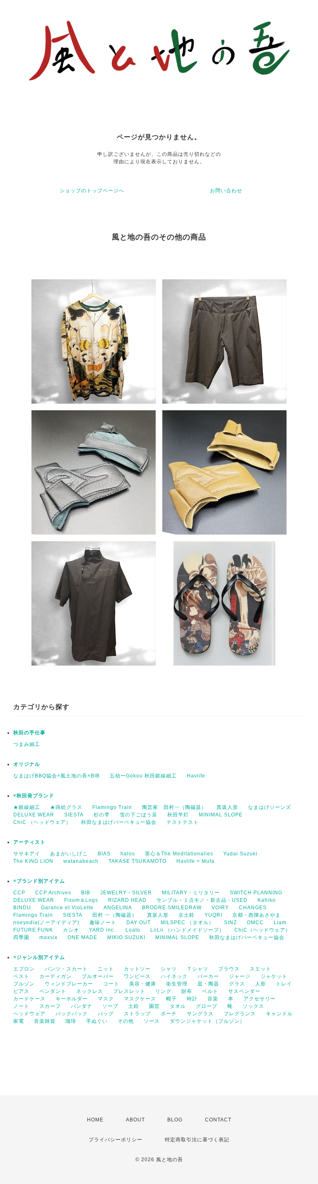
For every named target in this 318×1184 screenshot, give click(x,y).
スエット (260, 969)
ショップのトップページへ (92, 191)
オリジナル (26, 764)
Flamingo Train (112, 807)
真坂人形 (227, 807)
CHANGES (253, 907)
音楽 (212, 999)
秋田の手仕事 (29, 733)
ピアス (21, 991)
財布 (186, 991)
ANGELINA (118, 907)
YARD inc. (102, 930)
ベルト (210, 991)
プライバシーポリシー (115, 1140)
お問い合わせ (226, 191)
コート (111, 984)
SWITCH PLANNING (256, 893)
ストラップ (137, 1014)
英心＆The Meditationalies (179, 854)
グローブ (206, 1006)
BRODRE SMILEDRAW (172, 907)
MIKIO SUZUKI (126, 937)
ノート (21, 1006)
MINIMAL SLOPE (221, 815)
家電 (18, 1021)
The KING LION (33, 861)
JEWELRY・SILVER (126, 893)
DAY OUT (138, 922)
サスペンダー (244, 991)
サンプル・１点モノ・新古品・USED (202, 900)
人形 (260, 984)
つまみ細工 (26, 744)
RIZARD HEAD (127, 900)
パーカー (208, 976)
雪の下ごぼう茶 (138, 815)
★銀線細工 (26, 807)
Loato (132, 930)
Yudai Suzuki (240, 854)
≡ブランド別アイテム (39, 881)
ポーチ (169, 1014)
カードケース (29, 999)
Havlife (196, 776)
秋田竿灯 (178, 815)
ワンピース (137, 976)
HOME (95, 1120)
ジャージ (240, 976)
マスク (106, 999)
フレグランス (240, 1014)
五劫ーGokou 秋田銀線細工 (143, 776)
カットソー (137, 969)
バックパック (71, 1014)
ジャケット (273, 976)
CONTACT (218, 1120)
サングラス (200, 1014)
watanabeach (81, 861)
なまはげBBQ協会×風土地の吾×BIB (56, 776)
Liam (280, 922)
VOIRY (220, 907)
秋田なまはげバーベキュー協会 (119, 822)
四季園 (21, 937)
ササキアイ (26, 854)
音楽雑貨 (44, 1021)
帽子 (171, 999)
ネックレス (89, 991)
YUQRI (213, 915)
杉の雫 (102, 815)
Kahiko (267, 900)
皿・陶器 (208, 984)
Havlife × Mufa (195, 861)
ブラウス (229, 969)
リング (163, 991)
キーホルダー (71, 999)
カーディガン (55, 976)
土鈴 (133, 1006)
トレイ (284, 984)
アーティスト (29, 842)
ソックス (253, 1006)
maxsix (48, 937)
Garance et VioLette (67, 907)
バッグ (106, 1014)
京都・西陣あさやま (256, 915)
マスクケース (140, 999)
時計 (192, 999)
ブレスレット (129, 991)
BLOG (175, 1120)
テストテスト (182, 822)
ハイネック (174, 976)
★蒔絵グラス (66, 807)
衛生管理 (177, 984)
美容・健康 (142, 984)
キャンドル (279, 1014)
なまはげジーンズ (269, 807)
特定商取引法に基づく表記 (197, 1140)
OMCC (255, 922)
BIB (85, 893)
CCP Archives (53, 893)
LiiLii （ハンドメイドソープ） (187, 930)
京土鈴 (186, 915)
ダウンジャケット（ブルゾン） (207, 1021)
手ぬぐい (97, 1021)
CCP (19, 893)
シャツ (169, 969)
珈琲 (70, 1021)
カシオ (71, 930)
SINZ (230, 922)
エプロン (24, 969)
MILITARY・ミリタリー (191, 893)
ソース (152, 1021)
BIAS (104, 854)
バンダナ (81, 1006)
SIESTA (74, 815)
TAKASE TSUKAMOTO (137, 861)
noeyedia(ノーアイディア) (46, 922)
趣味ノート (102, 922)
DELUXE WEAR (33, 815)
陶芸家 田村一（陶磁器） (174, 807)
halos (127, 854)
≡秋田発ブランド (33, 796)
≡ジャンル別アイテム (39, 957)
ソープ (110, 1006)
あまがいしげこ (69, 854)
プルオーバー (98, 976)
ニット (106, 969)
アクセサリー (259, 999)
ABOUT (135, 1120)
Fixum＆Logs (81, 900)
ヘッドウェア (29, 1014)
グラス (237, 984)
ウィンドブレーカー (69, 984)
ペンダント (52, 991)
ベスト (21, 976)
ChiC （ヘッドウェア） (42, 822)
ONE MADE (82, 937)
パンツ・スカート (66, 969)
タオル (178, 1006)
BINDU (22, 907)
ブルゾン (24, 984)
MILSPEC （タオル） (187, 922)
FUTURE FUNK (33, 930)
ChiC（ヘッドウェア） (262, 930)
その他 (126, 1021)
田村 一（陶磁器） (114, 915)
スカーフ (50, 1006)
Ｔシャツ (197, 969)
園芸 (154, 1006)
